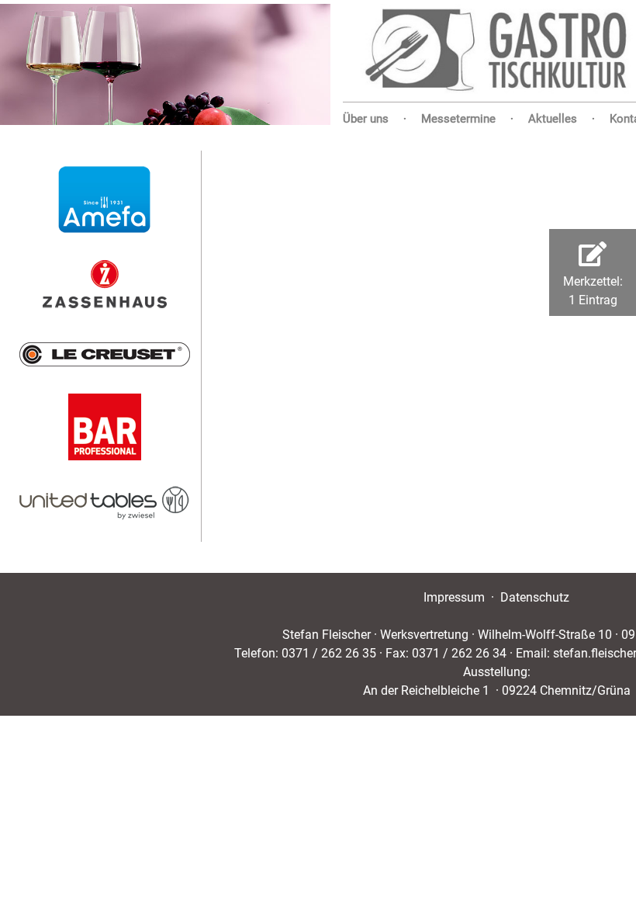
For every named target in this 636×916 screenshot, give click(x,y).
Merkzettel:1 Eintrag (593, 274)
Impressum (454, 597)
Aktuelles (552, 119)
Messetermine (458, 119)
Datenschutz (534, 597)
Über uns (366, 119)
